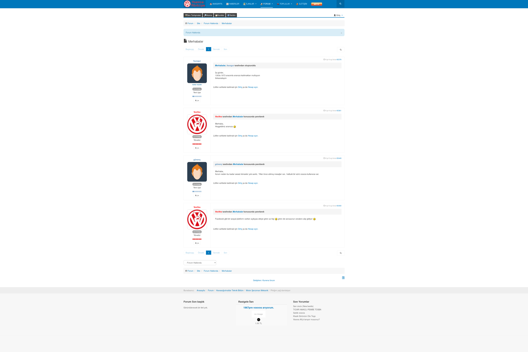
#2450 (339, 205)
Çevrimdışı (197, 89)
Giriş (240, 87)
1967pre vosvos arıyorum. (258, 307)
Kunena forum (268, 280)
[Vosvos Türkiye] (195, 4)
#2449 (339, 158)
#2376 (339, 59)
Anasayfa (201, 290)
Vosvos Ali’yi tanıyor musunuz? (306, 319)
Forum (210, 290)
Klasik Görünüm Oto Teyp (304, 316)
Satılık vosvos (299, 312)
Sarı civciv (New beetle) (303, 306)
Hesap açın (253, 87)
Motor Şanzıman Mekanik (257, 290)
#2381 (339, 110)
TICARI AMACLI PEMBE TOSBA (307, 309)
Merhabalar (220, 65)
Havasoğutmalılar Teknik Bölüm (230, 290)
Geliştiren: (257, 280)
